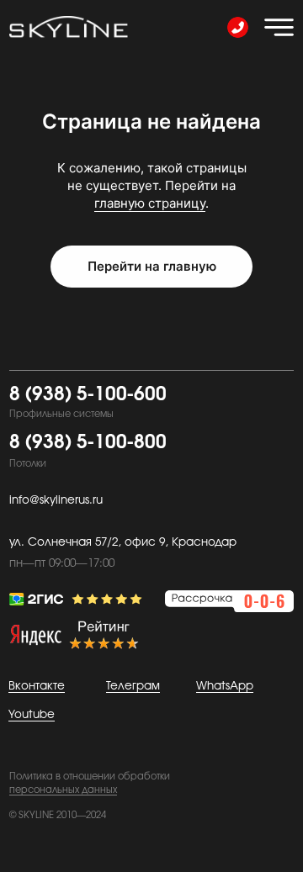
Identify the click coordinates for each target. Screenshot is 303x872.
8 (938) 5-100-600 (88, 394)
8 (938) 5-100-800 (88, 442)
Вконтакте (36, 686)
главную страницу (149, 203)
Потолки (27, 463)
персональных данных (63, 790)
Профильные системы (61, 414)
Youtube (31, 715)
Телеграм (133, 686)
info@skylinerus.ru (56, 500)
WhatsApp (224, 686)
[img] (279, 27)
